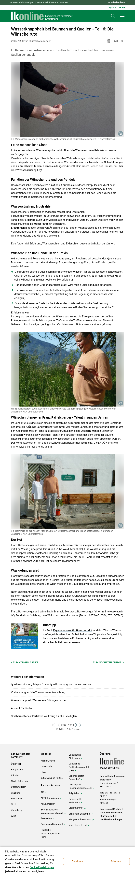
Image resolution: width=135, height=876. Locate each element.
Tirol (13, 804)
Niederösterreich (19, 781)
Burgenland (17, 769)
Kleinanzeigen (26, 2)
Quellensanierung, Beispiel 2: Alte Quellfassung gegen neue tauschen (51, 684)
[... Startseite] (42, 16)
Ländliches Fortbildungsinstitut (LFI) (79, 767)
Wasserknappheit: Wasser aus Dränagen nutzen (39, 700)
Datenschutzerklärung (111, 812)
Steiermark (16, 798)
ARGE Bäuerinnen (50, 798)
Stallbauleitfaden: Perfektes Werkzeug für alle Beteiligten (44, 716)
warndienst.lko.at (78, 825)
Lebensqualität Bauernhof (76, 778)
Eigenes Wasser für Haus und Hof (72, 630)
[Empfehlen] (116, 41)
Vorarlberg (16, 810)
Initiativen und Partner (52, 778)
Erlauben (115, 861)
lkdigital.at (74, 793)
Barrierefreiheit (109, 816)
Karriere (39, 2)
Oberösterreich (18, 787)
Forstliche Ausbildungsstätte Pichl (50, 833)
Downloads (46, 766)
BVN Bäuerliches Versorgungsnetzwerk (52, 811)
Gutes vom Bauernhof (52, 824)
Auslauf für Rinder (21, 708)
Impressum (106, 809)
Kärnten (15, 775)
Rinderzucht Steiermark (75, 801)
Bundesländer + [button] (116, 2)
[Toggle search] (113, 16)
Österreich (16, 764)
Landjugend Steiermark (75, 756)
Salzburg (15, 792)
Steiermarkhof (76, 807)
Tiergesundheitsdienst (80, 819)
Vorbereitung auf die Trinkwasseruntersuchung (38, 692)
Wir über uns (51, 2)
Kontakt (64, 2)
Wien (13, 816)
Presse (14, 2)
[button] (122, 15)
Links (43, 772)
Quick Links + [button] (117, 7)
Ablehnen (77, 861)
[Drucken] (109, 41)
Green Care (46, 818)
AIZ (42, 792)
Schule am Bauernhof (80, 813)
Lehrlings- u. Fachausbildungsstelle (80, 786)
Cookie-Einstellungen (111, 819)
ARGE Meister (48, 804)
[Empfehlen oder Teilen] (122, 41)
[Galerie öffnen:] (67, 99)
